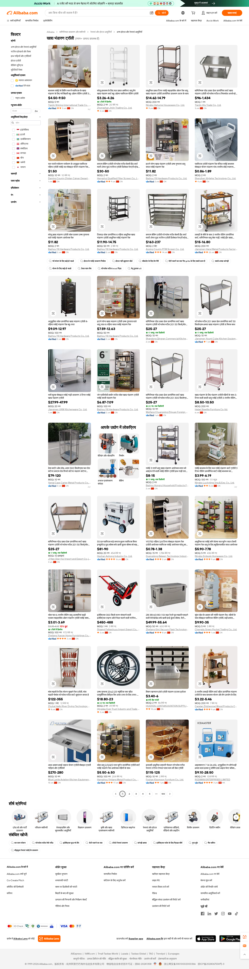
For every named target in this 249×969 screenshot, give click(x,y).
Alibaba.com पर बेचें (210, 874)
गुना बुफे (195, 843)
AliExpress (76, 953)
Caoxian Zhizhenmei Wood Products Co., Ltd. (216, 706)
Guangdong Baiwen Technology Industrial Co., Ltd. (167, 556)
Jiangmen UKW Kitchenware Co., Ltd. (67, 409)
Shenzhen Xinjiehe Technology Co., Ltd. (215, 178)
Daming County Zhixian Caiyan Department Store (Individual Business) (69, 178)
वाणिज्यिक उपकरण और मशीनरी (72, 32)
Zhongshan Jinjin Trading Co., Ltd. (114, 107)
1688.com (90, 953)
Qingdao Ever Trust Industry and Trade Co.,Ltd (118, 709)
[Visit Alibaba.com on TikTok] (236, 914)
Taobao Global (138, 953)
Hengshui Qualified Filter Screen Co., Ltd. (118, 178)
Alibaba (50, 32)
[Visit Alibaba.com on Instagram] (223, 914)
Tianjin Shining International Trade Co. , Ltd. (69, 105)
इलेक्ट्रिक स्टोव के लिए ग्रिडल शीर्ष (169, 843)
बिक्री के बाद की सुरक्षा (64, 893)
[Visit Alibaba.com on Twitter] (216, 914)
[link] (244, 937)
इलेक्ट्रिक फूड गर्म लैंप (71, 843)
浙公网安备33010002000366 (180, 964)
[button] (152, 13)
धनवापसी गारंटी (61, 880)
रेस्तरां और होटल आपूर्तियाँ (101, 32)
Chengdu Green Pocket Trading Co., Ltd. (216, 629)
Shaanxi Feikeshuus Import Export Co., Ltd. (118, 629)
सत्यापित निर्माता (110, 874)
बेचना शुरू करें (206, 880)
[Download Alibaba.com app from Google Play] (230, 938)
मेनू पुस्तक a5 (136, 268)
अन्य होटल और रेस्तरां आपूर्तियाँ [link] (129, 32)
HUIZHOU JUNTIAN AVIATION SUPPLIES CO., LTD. (167, 706)
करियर (9, 893)
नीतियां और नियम (62, 906)
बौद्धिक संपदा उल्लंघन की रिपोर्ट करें (166, 899)
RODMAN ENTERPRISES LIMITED (212, 779)
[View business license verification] (155, 964)
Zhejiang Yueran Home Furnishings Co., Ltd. (69, 635)
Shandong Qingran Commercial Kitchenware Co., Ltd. (167, 338)
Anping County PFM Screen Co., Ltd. (165, 249)
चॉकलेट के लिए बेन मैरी (150, 261)
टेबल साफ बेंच (86, 268)
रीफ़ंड (154, 893)
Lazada (124, 953)
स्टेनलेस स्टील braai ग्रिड (111, 268)
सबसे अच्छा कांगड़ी (222, 261)
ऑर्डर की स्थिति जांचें (209, 886)
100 (163, 794)
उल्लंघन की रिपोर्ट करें (161, 906)
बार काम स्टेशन (20, 843)
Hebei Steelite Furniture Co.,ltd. (211, 409)
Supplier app (136, 938)
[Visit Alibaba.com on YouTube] (230, 914)
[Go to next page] (170, 794)
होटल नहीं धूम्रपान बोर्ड (124, 261)
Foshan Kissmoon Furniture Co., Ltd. (165, 779)
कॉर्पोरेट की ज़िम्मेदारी (15, 886)
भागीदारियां (205, 899)
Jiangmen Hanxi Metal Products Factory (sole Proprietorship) (216, 249)
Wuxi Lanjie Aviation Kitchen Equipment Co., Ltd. (69, 779)
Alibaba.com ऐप (155, 938)
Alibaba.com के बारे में (17, 866)
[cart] (193, 13)
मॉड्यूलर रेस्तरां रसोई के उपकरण (26, 850)
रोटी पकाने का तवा (95, 843)
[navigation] (26, 413)
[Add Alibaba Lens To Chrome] (49, 938)
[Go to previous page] (116, 794)
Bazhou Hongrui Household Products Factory (167, 485)
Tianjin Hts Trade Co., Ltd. (208, 105)
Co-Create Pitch (15, 880)
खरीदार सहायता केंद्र (161, 874)
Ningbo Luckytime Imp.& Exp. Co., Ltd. (214, 482)
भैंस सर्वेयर (211, 843)
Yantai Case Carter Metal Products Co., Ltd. (69, 482)
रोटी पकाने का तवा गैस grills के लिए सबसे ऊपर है (187, 261)
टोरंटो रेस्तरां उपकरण (120, 843)
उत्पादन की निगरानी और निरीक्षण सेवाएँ (71, 899)
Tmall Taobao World (108, 953)
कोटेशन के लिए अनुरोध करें (115, 880)
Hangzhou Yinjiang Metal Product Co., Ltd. (118, 779)
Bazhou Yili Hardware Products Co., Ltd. (166, 178)
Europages (173, 953)
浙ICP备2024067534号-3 (211, 964)
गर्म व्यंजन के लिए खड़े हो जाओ (63, 261)
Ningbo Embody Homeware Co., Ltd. (214, 556)
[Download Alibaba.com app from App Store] (206, 938)
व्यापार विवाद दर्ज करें (160, 886)
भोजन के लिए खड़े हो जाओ (61, 268)
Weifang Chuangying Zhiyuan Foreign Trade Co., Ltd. (167, 412)
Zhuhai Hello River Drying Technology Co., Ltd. (69, 706)
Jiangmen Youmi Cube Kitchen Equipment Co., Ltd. (216, 338)
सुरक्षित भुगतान (61, 874)
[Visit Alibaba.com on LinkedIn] (209, 914)
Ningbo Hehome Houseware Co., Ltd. (165, 105)
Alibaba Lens (20, 938)
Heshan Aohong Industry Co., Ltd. (114, 556)
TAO (151, 953)
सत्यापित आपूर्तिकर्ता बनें (210, 893)
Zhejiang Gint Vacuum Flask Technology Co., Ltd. (167, 629)
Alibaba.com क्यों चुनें (17, 874)
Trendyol (160, 953)
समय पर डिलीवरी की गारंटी (66, 886)
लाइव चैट (156, 880)
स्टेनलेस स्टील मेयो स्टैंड (44, 843)
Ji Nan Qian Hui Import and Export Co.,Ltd (69, 558)
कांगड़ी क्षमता (142, 843)
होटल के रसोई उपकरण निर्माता (95, 261)
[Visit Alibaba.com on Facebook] (203, 914)
